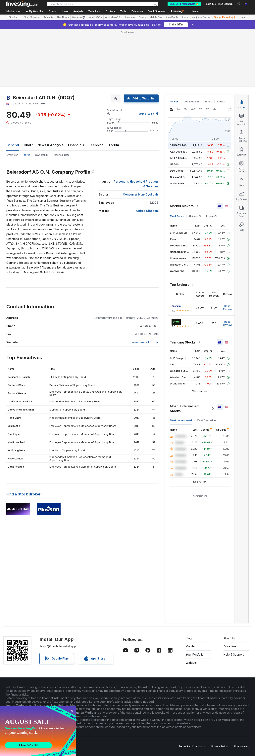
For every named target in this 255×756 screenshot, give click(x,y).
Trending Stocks (183, 342)
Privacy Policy (219, 746)
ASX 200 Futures (180, 151)
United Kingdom (147, 210)
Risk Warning (241, 746)
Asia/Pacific (172, 17)
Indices (174, 101)
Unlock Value (146, 113)
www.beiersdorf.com (145, 342)
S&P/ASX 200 (178, 145)
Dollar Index (177, 183)
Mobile (190, 646)
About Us (229, 638)
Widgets (191, 662)
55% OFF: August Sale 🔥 (184, 4)
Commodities (191, 101)
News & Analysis (50, 145)
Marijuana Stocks (200, 17)
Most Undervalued (181, 420)
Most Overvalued (207, 420)
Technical (96, 145)
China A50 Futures (180, 177)
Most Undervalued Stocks (184, 408)
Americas (130, 17)
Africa (185, 17)
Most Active (177, 216)
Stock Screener (157, 11)
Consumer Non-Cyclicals (141, 194)
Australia (48, 17)
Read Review (227, 308)
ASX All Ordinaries (181, 158)
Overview (12, 154)
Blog (189, 638)
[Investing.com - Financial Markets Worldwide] (22, 4)
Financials (76, 145)
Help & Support (234, 654)
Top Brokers (179, 285)
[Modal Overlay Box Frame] (38, 731)
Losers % (212, 216)
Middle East (156, 17)
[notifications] (238, 4)
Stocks (13, 17)
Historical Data (61, 154)
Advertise (230, 646)
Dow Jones (176, 170)
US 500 (174, 164)
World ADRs (95, 17)
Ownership (41, 154)
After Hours (63, 17)
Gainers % (195, 216)
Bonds (208, 101)
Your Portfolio (195, 654)
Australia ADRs (113, 17)
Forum (114, 145)
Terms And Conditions (192, 746)
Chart (28, 145)
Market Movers (182, 206)
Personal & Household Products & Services (136, 184)
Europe (142, 17)
